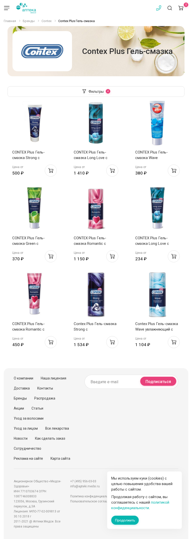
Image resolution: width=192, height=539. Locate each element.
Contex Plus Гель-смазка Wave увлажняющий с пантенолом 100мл (156, 329)
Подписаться (158, 381)
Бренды (20, 398)
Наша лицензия (53, 378)
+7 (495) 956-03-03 (83, 481)
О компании (23, 378)
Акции (19, 408)
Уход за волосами (29, 418)
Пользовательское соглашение (92, 501)
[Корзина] (181, 8)
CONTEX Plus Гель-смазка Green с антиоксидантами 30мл (32, 243)
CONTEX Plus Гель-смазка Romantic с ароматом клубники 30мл (34, 329)
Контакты (45, 388)
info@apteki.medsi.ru (85, 486)
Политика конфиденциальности (93, 496)
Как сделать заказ (50, 438)
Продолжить (125, 520)
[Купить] (51, 171)
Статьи (37, 408)
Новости (21, 438)
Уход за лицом (26, 428)
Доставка (22, 388)
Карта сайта (60, 458)
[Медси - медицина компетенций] (26, 8)
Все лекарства (57, 428)
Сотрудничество (27, 448)
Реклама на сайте (28, 458)
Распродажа (44, 398)
